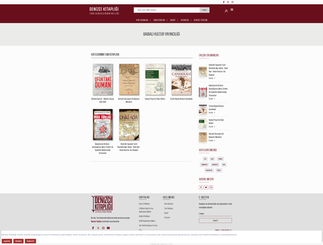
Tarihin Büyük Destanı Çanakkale (216, 108)
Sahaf (173, 20)
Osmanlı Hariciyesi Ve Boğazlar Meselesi (216, 135)
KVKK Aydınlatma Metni (147, 221)
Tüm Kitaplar (159, 20)
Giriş (140, 230)
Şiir (224, 165)
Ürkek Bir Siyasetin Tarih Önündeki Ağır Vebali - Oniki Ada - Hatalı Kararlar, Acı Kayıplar (218, 70)
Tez (205, 159)
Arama (204, 10)
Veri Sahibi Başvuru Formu (148, 225)
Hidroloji (215, 165)
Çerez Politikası (144, 204)
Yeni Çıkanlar (142, 20)
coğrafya (204, 165)
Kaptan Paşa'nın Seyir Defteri (216, 121)
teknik (220, 159)
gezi (212, 159)
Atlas (219, 170)
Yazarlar (185, 20)
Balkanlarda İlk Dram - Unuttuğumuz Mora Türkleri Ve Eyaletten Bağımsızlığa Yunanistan (218, 90)
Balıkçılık (209, 170)
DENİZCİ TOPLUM (200, 20)
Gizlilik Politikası (144, 216)
